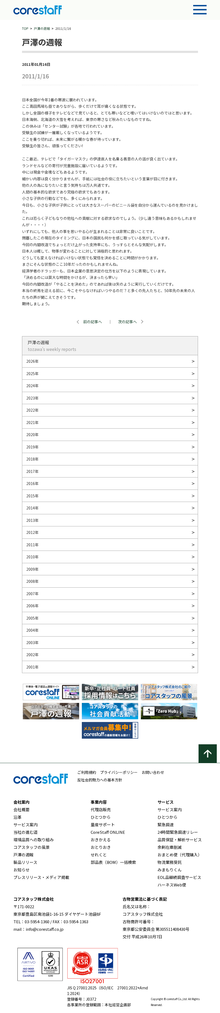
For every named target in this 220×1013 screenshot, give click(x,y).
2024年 (32, 385)
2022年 (32, 410)
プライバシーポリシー (119, 772)
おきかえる (101, 839)
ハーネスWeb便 (171, 885)
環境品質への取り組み (33, 839)
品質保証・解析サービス (179, 839)
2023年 (32, 398)
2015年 (32, 495)
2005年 (32, 618)
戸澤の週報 (42, 28)
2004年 (32, 630)
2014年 (32, 508)
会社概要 (21, 809)
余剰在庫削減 (169, 847)
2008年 (32, 581)
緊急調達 (165, 824)
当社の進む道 (25, 832)
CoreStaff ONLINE (108, 832)
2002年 (32, 654)
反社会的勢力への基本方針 (99, 779)
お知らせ (21, 869)
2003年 (32, 642)
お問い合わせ (153, 772)
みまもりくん (169, 869)
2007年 (32, 593)
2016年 (32, 483)
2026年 (32, 361)
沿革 (17, 817)
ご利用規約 (86, 772)
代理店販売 (101, 809)
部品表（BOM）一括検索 (113, 862)
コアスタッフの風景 (31, 847)
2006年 (32, 605)
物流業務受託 (169, 862)
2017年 (32, 471)
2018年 (32, 459)
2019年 (32, 447)
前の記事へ (92, 321)
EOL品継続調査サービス (179, 877)
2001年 (32, 667)
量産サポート (103, 824)
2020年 (32, 434)
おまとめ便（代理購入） (179, 854)
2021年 (32, 422)
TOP (25, 28)
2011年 (32, 544)
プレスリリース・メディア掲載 (41, 877)
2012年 (32, 532)
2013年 (32, 520)
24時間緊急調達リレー (177, 832)
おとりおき (101, 847)
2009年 (32, 569)
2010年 (32, 556)
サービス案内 (25, 824)
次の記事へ (127, 321)
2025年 (32, 373)
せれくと (99, 854)
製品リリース (25, 862)
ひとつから (101, 817)
